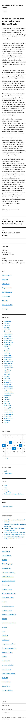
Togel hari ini (6, 551)
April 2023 (7, 378)
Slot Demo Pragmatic (8, 572)
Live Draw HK (6, 712)
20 (14, 448)
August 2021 (7, 420)
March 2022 (7, 405)
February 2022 (8, 408)
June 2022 (7, 399)
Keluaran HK (5, 705)
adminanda (7, 209)
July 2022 (6, 397)
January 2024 (7, 359)
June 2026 (7, 325)
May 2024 (6, 351)
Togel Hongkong (7, 564)
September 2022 (8, 393)
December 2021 (8, 412)
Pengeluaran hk (6, 288)
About (5, 485)
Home (4, 701)
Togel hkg (5, 279)
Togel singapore (7, 275)
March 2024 (7, 355)
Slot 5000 (5, 300)
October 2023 (8, 365)
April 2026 (7, 330)
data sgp (4, 559)
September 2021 (8, 418)
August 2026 (7, 321)
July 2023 (6, 372)
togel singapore (6, 555)
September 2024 (8, 342)
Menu (4, 11)
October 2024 (8, 340)
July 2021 (6, 422)
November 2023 (8, 363)
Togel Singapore (7, 709)
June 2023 (7, 374)
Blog (5, 487)
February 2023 (8, 382)
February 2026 (8, 334)
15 (20, 445)
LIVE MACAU (6, 296)
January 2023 (7, 384)
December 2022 (8, 386)
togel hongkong (8, 506)
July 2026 (6, 323)
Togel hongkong (7, 292)
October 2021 (7, 416)
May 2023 (6, 376)
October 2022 (8, 391)
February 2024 (8, 357)
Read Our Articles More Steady (9, 717)
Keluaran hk (5, 283)
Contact (6, 490)
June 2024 (7, 349)
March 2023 (7, 380)
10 (4, 445)
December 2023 (8, 361)
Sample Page (7, 492)
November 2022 (8, 389)
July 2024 (6, 346)
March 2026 (7, 332)
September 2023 (8, 367)
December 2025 (8, 338)
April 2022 (7, 403)
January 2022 (7, 410)
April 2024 (7, 353)
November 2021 (8, 414)
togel (5, 471)
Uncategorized (5, 211)
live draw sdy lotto (7, 690)
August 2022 (7, 395)
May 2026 (7, 327)
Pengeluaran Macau (8, 576)
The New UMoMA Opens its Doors (14, 494)
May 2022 (6, 401)
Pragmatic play (6, 568)
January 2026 (8, 336)
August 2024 (7, 344)
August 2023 (7, 370)
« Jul (7, 458)
